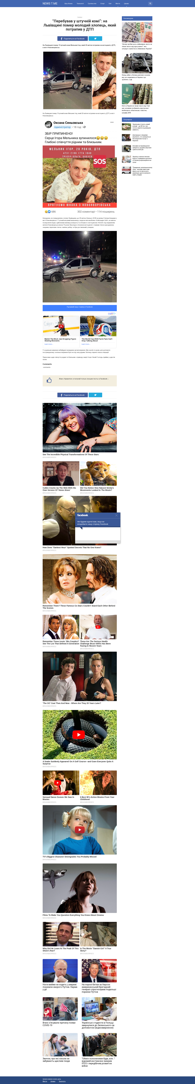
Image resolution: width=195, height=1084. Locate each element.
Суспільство (92, 3)
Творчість (62, 1081)
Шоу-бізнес (68, 3)
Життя (118, 3)
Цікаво (126, 3)
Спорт (102, 3)
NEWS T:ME (50, 3)
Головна (79, 17)
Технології (80, 3)
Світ (110, 3)
